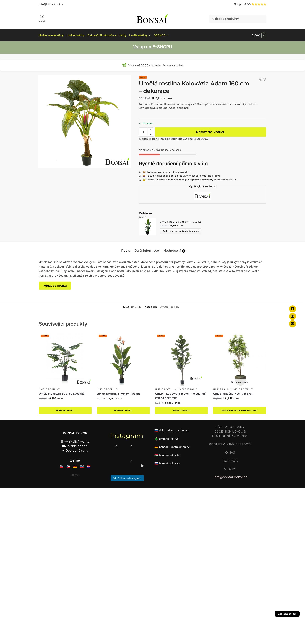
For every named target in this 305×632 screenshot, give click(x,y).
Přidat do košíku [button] (65, 410)
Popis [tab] (125, 250)
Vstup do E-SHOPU (152, 46)
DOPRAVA (230, 460)
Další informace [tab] (146, 250)
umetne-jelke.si (169, 439)
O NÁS (230, 452)
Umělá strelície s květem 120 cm (118, 394)
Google (238, 4)
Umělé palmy (222, 389)
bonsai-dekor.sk (169, 463)
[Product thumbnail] (149, 226)
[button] (259, 35)
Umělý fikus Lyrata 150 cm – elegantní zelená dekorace (180, 396)
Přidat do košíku (210, 132)
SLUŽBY (230, 469)
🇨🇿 (68, 466)
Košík (42, 21)
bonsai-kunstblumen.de (174, 447)
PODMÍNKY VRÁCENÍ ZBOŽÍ (230, 444)
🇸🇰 (61, 466)
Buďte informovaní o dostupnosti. (180, 231)
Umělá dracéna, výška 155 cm (233, 393)
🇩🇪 (75, 466)
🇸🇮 (82, 466)
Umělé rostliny (169, 307)
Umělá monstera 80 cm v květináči (62, 393)
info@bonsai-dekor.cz (53, 4)
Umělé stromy (187, 389)
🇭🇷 (88, 466)
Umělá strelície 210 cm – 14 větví (180, 221)
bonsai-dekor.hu (169, 455)
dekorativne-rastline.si (174, 430)
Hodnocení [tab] (173, 250)
